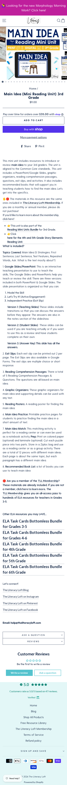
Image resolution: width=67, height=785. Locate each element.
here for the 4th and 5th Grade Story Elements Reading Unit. (35, 239)
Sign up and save (33, 751)
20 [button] (56, 82)
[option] (33, 53)
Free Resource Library (33, 722)
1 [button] (3, 82)
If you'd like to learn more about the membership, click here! (31, 217)
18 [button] (51, 82)
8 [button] (23, 82)
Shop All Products (33, 717)
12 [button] (34, 82)
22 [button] (62, 82)
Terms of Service (34, 734)
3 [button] (9, 82)
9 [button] (25, 82)
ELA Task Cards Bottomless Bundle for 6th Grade (32, 569)
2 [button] (6, 82)
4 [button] (11, 82)
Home (32, 88)
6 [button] (17, 82)
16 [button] (45, 82)
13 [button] (37, 82)
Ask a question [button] (47, 672)
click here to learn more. (31, 489)
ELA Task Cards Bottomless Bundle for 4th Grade (32, 547)
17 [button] (48, 82)
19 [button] (53, 82)
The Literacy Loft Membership (41, 202)
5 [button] (14, 82)
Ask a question (33, 635)
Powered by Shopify (33, 782)
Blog (33, 711)
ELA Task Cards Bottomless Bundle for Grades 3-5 (32, 524)
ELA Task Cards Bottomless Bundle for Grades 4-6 (32, 535)
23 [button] (65, 82)
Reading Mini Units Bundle (22, 229)
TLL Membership (48, 480)
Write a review (19, 672)
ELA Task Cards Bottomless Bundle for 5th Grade (32, 558)
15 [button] (42, 82)
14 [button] (39, 82)
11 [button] (31, 82)
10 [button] (28, 82)
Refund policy (33, 740)
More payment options (33, 137)
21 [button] (59, 82)
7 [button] (20, 82)
